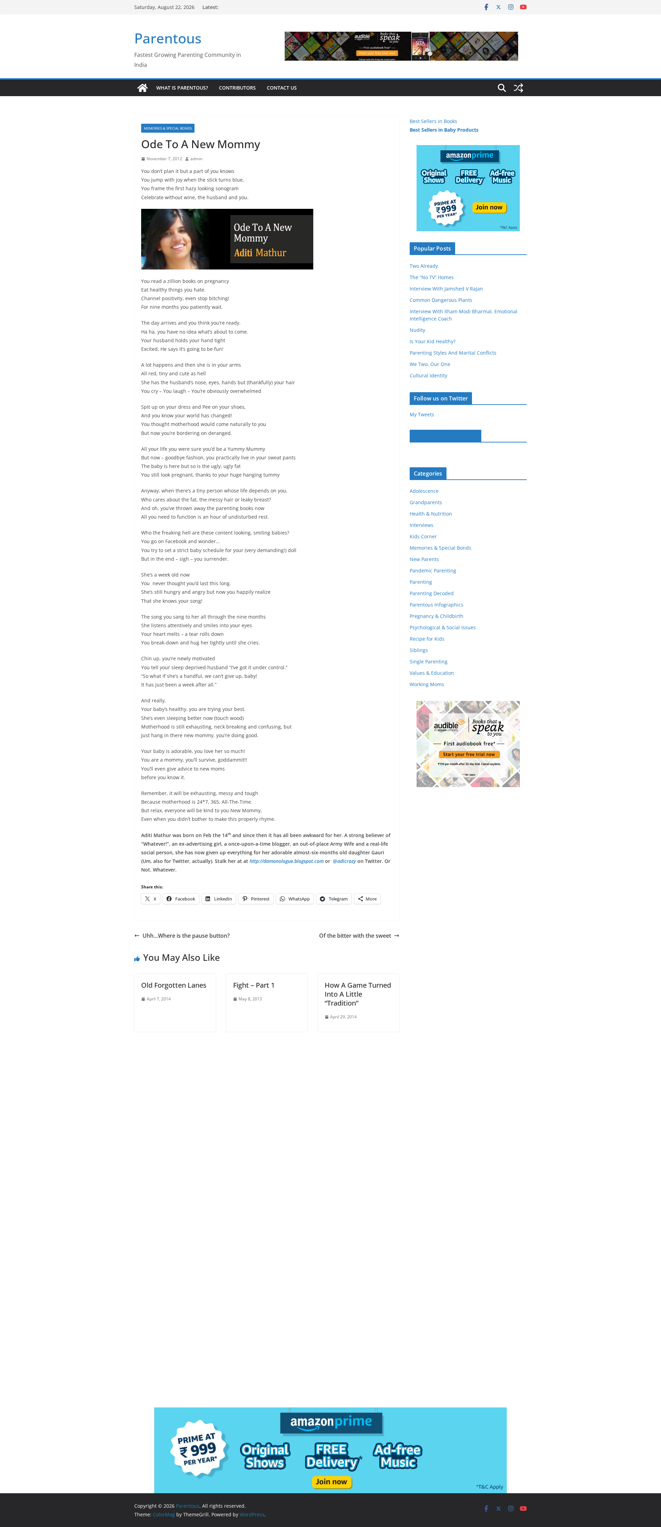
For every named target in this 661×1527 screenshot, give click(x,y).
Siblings (419, 650)
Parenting (421, 582)
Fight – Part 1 (254, 985)
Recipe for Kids (427, 638)
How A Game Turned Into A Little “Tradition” (358, 994)
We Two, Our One (430, 364)
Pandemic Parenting (433, 570)
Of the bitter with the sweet (355, 935)
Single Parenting (429, 661)
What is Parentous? (182, 87)
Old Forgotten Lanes (174, 985)
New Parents (424, 559)
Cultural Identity (428, 375)
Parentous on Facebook (445, 436)
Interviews (421, 525)
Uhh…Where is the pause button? (186, 935)
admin (196, 159)
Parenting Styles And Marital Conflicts (453, 352)
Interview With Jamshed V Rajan (446, 288)
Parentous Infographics (436, 604)
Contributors (237, 87)
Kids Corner (423, 536)
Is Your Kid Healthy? (432, 341)
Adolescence (424, 491)
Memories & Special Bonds (168, 128)
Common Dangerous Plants (441, 300)
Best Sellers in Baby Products (444, 129)
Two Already (424, 266)
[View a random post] (518, 88)
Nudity (417, 330)
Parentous (167, 38)
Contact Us (282, 87)
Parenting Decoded (432, 593)
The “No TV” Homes (432, 277)
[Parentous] (142, 88)
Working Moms (427, 684)
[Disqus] (266, 1118)
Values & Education (432, 673)
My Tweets (422, 414)
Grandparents (426, 502)
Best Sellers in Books (433, 121)
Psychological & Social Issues (443, 627)
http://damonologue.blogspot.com (287, 861)
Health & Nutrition (431, 513)
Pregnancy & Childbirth (436, 616)
